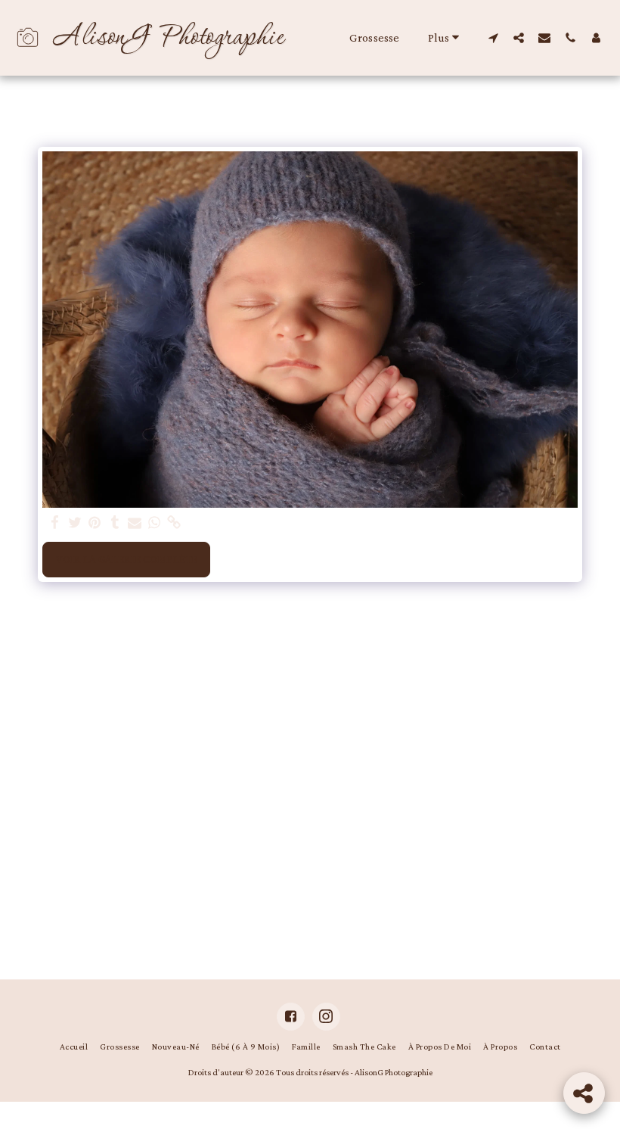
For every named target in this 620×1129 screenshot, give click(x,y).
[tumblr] (114, 522)
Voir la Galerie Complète (126, 559)
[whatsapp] (154, 522)
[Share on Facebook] (55, 522)
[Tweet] (75, 522)
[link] (174, 522)
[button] (493, 37)
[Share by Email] (135, 522)
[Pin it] (95, 522)
